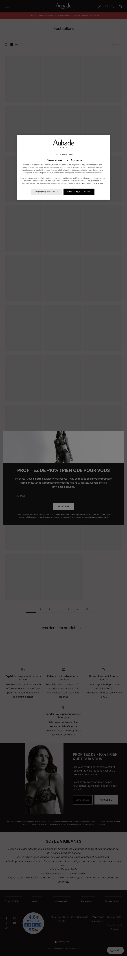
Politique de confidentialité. (92, 183)
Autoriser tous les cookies (79, 192)
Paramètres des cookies (46, 192)
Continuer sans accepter (63, 154)
